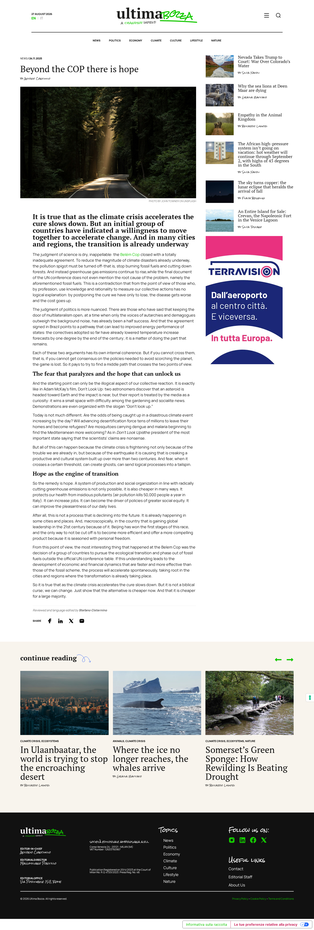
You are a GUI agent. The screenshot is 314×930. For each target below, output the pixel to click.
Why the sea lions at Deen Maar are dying (262, 88)
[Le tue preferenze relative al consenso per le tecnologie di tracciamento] (310, 698)
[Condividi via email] (82, 621)
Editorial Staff (240, 876)
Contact (236, 868)
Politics (115, 40)
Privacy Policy (240, 899)
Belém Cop (130, 254)
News (96, 40)
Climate (156, 40)
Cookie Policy (258, 899)
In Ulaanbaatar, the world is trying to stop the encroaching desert (64, 763)
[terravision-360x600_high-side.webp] (244, 362)
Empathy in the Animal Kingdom (260, 117)
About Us (237, 884)
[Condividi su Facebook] (49, 621)
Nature (216, 40)
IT (41, 18)
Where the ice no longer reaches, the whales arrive (150, 758)
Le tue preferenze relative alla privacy (265, 924)
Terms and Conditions (281, 899)
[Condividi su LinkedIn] (60, 621)
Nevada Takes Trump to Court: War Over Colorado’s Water (264, 61)
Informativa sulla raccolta (206, 924)
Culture (176, 40)
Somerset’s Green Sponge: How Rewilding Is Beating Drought (246, 763)
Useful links (247, 860)
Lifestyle (196, 40)
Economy (135, 40)
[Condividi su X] (71, 621)
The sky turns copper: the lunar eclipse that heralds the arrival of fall (265, 187)
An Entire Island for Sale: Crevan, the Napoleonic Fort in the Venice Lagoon (264, 215)
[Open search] (278, 16)
